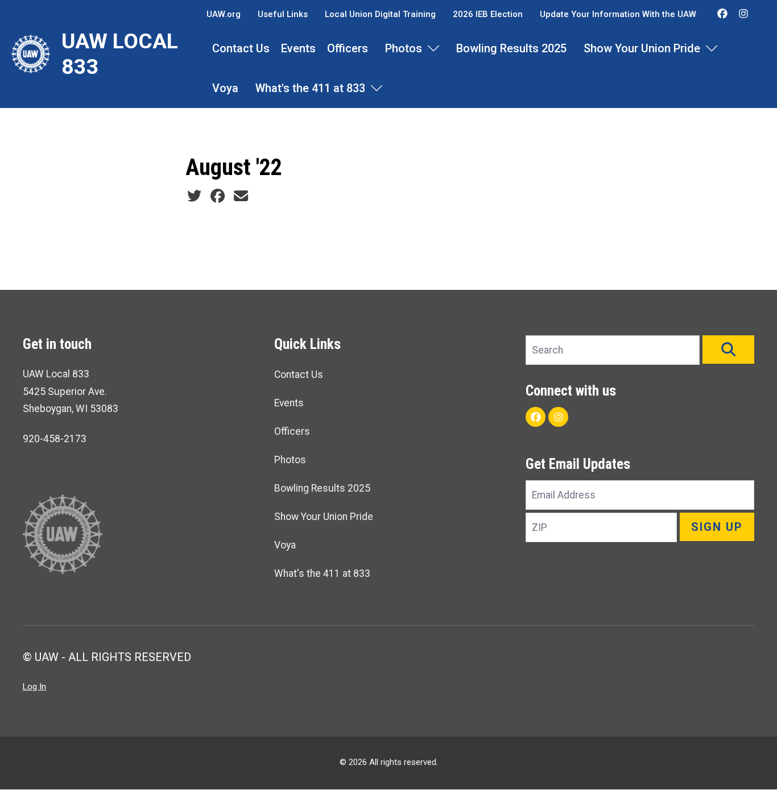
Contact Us (241, 48)
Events (298, 48)
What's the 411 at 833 (310, 88)
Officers (347, 48)
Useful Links (283, 14)
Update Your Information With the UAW (618, 14)
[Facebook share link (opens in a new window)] (217, 196)
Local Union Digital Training (380, 14)
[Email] (241, 196)
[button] (728, 349)
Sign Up (717, 527)
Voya (225, 88)
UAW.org (223, 14)
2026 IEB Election (488, 14)
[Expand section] (433, 48)
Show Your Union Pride (642, 48)
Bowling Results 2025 (511, 48)
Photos (403, 48)
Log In (34, 686)
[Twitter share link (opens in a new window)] (194, 196)
